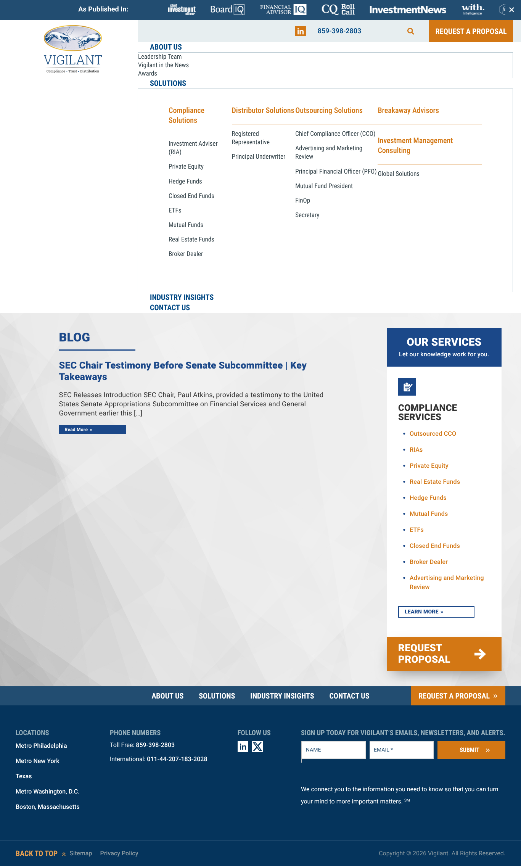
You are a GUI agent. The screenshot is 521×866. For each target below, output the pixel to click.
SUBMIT (469, 749)
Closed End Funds (435, 545)
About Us (167, 695)
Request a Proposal (471, 31)
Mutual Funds (429, 513)
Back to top (37, 853)
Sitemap (80, 853)
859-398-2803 (340, 31)
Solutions (217, 695)
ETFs (417, 529)
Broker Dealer (429, 561)
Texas (24, 776)
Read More (76, 429)
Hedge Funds (428, 497)
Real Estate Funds (435, 481)
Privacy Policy (119, 853)
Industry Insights (282, 695)
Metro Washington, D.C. (48, 791)
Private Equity (429, 465)
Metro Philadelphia (41, 745)
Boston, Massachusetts (48, 806)
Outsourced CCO (433, 433)
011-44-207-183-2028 (177, 759)
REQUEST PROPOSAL (424, 653)
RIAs (416, 449)
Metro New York (37, 761)
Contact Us (349, 695)
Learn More (422, 612)
